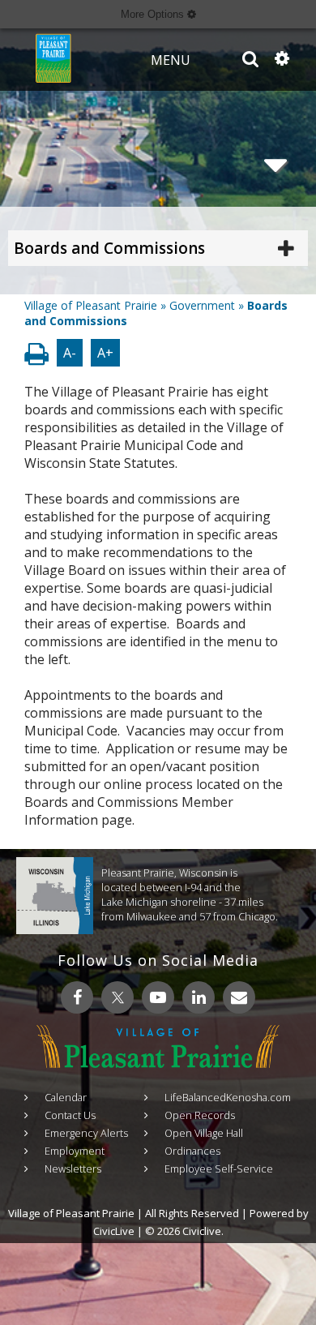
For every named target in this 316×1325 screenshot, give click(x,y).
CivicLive (114, 1231)
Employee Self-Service (218, 1168)
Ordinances (192, 1150)
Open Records (199, 1115)
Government (202, 305)
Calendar (66, 1097)
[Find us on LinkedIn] (198, 997)
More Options (154, 14)
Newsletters (73, 1168)
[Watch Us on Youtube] (158, 997)
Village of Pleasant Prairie (90, 305)
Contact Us (70, 1115)
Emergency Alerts (86, 1133)
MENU (170, 60)
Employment (75, 1150)
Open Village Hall (203, 1133)
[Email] (239, 997)
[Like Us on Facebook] (77, 997)
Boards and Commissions (109, 248)
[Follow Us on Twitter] (117, 997)
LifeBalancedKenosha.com (227, 1097)
